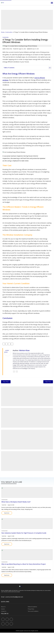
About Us (3, 606)
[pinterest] (11, 619)
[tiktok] (7, 623)
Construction (8, 32)
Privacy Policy (31, 609)
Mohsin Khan (9, 48)
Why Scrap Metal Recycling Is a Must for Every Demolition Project (23, 564)
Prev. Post (5, 382)
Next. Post (48, 382)
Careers (3, 609)
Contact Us (3, 611)
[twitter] (7, 619)
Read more (5, 512)
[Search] (48, 3)
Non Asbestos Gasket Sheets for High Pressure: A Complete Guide (23, 533)
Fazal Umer (4, 505)
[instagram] (11, 623)
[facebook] (3, 619)
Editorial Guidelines (32, 606)
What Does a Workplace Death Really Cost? (16, 502)
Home (2, 32)
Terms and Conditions (33, 611)
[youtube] (3, 623)
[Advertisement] (27, 20)
